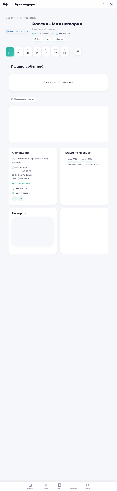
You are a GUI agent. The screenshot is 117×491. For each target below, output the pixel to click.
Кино (59, 488)
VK (48, 39)
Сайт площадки (23, 193)
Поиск (87, 488)
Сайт (39, 39)
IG (21, 198)
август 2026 (87, 159)
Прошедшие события (24, 99)
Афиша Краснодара (19, 4)
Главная (9, 18)
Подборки (73, 488)
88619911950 (22, 188)
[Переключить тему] (111, 4)
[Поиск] (103, 4)
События (45, 488)
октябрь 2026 (91, 164)
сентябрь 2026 (74, 164)
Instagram (59, 39)
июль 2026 (72, 159)
